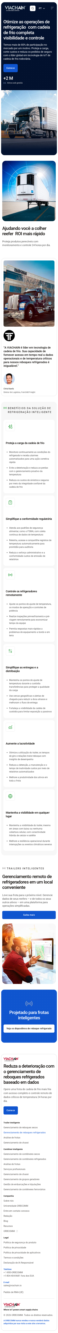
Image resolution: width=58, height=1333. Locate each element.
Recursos (8, 1226)
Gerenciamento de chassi (16, 1142)
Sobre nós (9, 1200)
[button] (32, 8)
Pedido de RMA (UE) (14, 1292)
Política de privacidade (15, 1247)
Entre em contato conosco (16, 1211)
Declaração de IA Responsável (19, 1262)
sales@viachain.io (13, 1285)
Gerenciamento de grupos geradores (21, 1179)
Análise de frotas (12, 1137)
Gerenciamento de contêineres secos (22, 1154)
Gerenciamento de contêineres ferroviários (24, 1189)
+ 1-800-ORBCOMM (13, 1272)
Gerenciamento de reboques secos (21, 1127)
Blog (6, 1221)
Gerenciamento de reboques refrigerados (25, 1132)
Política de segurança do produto (20, 1242)
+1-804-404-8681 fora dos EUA (19, 1275)
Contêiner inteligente (13, 1149)
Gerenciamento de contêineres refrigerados (25, 1159)
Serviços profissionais (14, 1169)
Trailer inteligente (12, 1123)
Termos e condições (13, 1257)
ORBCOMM (9, 1231)
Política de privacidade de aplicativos (22, 1252)
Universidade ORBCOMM (16, 1206)
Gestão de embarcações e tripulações (22, 1184)
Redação (8, 1216)
